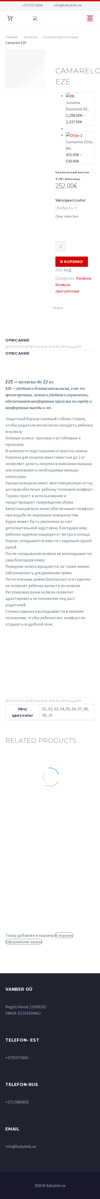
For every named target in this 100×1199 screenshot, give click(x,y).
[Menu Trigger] (90, 18)
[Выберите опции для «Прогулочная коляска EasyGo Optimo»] (25, 919)
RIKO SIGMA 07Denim (72, 878)
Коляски (30, 37)
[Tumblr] (90, 307)
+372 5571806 (32, 5)
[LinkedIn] (56, 313)
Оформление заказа (24, 941)
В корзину (71, 261)
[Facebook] (68, 307)
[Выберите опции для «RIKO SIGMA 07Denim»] (75, 897)
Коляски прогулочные (61, 37)
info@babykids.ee (68, 5)
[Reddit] (64, 313)
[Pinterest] (83, 307)
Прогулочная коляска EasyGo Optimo (24, 896)
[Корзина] (10, 18)
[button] (75, 819)
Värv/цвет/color (70, 200)
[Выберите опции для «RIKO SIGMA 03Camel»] (25, 814)
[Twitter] (75, 307)
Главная (11, 37)
